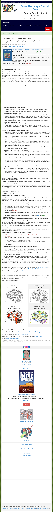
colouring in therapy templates (12, 338)
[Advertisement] (26, 96)
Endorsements (17, 508)
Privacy (12, 508)
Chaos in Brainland (17, 50)
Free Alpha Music (32, 508)
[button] (26, 404)
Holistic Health (26, 453)
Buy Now (26, 368)
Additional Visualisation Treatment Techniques (29, 332)
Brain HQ (21, 156)
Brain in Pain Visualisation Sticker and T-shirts (26, 422)
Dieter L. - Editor (38, 336)
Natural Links (46, 508)
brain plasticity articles (42, 267)
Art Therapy (26, 440)
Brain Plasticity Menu (22, 334)
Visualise (24, 271)
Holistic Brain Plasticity (26, 449)
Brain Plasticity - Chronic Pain (35, 7)
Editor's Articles (26, 364)
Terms (8, 508)
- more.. (31, 423)
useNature (7, 22)
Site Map (4, 508)
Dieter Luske (26, 400)
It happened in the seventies (16, 46)
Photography (40, 508)
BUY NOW (27, 50)
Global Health (25, 508)
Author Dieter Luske (37, 50)
